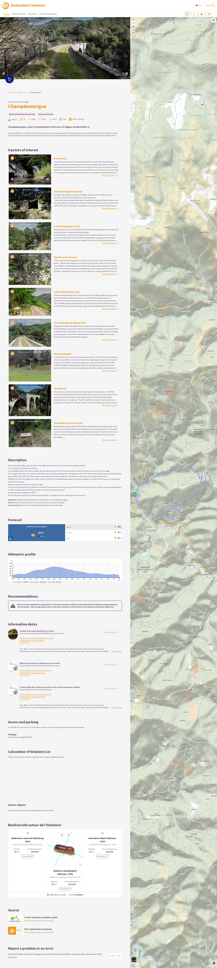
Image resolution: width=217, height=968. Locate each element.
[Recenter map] (133, 32)
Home (13, 92)
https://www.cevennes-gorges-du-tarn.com (36, 638)
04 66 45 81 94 (24, 675)
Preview (7, 14)
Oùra (51, 810)
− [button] (133, 23)
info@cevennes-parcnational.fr (31, 641)
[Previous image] (3, 48)
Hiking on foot (22, 92)
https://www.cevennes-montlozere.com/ (35, 670)
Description (32, 14)
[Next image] (126, 48)
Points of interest (19, 14)
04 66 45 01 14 (24, 643)
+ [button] (133, 19)
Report (114, 955)
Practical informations (48, 14)
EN (199, 5)
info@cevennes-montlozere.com (32, 673)
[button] (133, 26)
